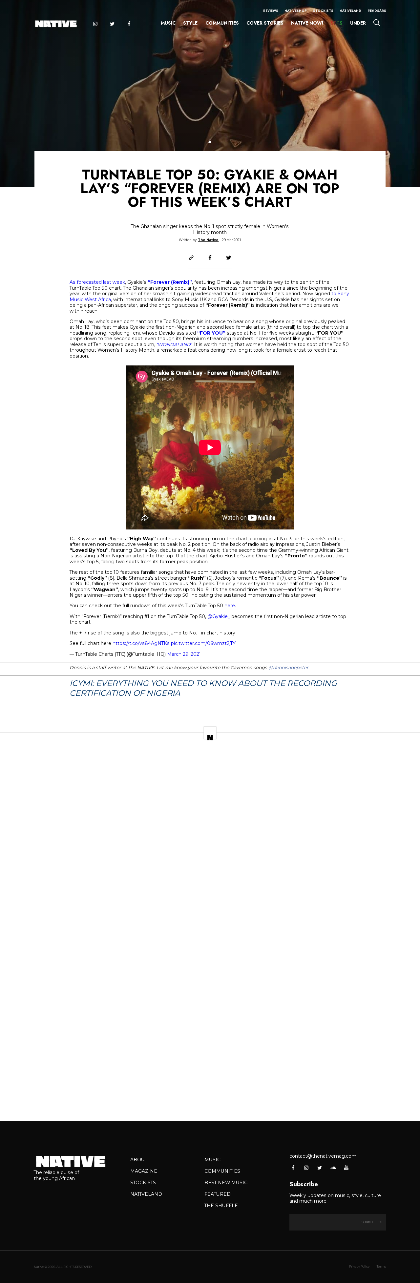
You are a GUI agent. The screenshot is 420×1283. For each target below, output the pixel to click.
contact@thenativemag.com (322, 1156)
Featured (217, 1194)
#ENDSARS (377, 11)
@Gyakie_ (218, 616)
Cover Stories (265, 23)
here (229, 606)
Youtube (346, 1167)
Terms (381, 1266)
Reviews (270, 11)
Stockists (323, 11)
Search (376, 22)
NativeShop (295, 11)
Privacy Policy (359, 1266)
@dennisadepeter (288, 668)
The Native (208, 240)
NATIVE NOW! (307, 23)
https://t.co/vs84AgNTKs (141, 643)
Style (190, 23)
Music (168, 23)
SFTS (337, 23)
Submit (368, 1222)
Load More (210, 1096)
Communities (222, 23)
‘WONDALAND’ (174, 344)
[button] (209, 142)
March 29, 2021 (184, 654)
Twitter (112, 24)
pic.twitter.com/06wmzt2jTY (203, 643)
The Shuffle (221, 1206)
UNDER (358, 23)
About (138, 1160)
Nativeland (350, 11)
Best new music (225, 1183)
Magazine (143, 1171)
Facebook (129, 24)
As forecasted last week (97, 282)
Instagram (95, 24)
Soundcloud (332, 1167)
